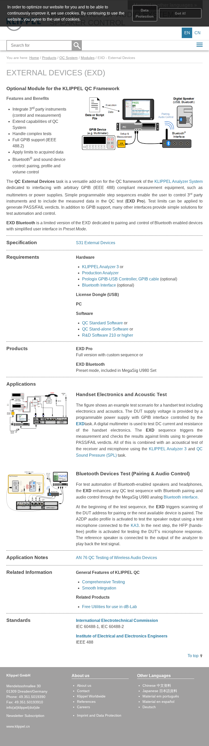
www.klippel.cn (18, 726)
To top (193, 656)
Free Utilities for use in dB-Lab (109, 607)
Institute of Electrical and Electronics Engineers (121, 636)
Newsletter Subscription (25, 716)
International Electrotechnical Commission (117, 620)
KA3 (135, 525)
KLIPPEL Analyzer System (178, 181)
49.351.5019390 (32, 697)
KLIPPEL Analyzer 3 (100, 267)
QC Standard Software (102, 323)
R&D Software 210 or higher (107, 335)
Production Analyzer (100, 273)
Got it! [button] (180, 13)
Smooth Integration (99, 588)
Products (49, 58)
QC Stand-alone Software (105, 329)
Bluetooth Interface (99, 285)
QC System (68, 58)
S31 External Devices (95, 243)
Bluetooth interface (181, 497)
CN (197, 33)
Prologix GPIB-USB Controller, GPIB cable (121, 279)
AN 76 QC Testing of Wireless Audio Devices (116, 557)
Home (34, 58)
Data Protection (145, 13)
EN (187, 33)
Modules (88, 58)
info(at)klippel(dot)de (23, 707)
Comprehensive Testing (103, 582)
